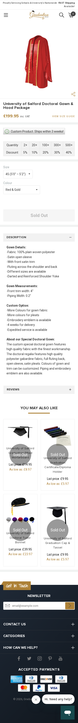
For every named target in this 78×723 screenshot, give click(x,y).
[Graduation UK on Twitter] (29, 658)
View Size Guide (63, 116)
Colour (7, 183)
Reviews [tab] (13, 389)
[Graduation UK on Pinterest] (50, 658)
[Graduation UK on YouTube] (60, 658)
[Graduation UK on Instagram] (39, 658)
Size (6, 167)
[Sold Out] (20, 431)
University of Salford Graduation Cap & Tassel (58, 543)
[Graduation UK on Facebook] (19, 658)
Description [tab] (16, 237)
